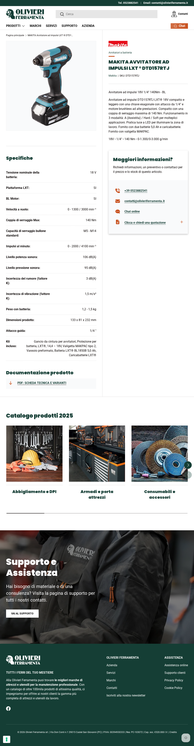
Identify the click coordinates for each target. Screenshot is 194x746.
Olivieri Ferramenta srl (37, 732)
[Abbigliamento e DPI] (34, 454)
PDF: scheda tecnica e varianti (41, 383)
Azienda (88, 26)
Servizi (51, 26)
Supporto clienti (174, 673)
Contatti (183, 14)
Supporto (69, 26)
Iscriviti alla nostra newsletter (125, 695)
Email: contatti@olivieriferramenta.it (165, 3)
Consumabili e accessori (159, 494)
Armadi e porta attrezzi (97, 494)
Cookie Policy (173, 688)
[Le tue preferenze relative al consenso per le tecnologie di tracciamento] (6, 739)
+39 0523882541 (135, 190)
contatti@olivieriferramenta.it (144, 201)
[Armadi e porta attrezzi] (97, 454)
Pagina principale (15, 35)
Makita (113, 75)
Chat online (132, 211)
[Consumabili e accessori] (159, 454)
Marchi (35, 26)
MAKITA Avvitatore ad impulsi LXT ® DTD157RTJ (50, 35)
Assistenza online (176, 665)
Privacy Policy (173, 680)
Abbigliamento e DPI (34, 492)
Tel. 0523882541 (128, 3)
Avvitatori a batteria (120, 52)
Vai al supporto (22, 613)
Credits (173, 732)
